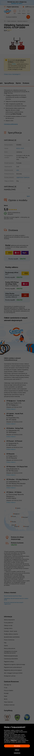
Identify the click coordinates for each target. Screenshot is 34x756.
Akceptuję (17, 746)
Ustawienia (17, 753)
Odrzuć (17, 749)
